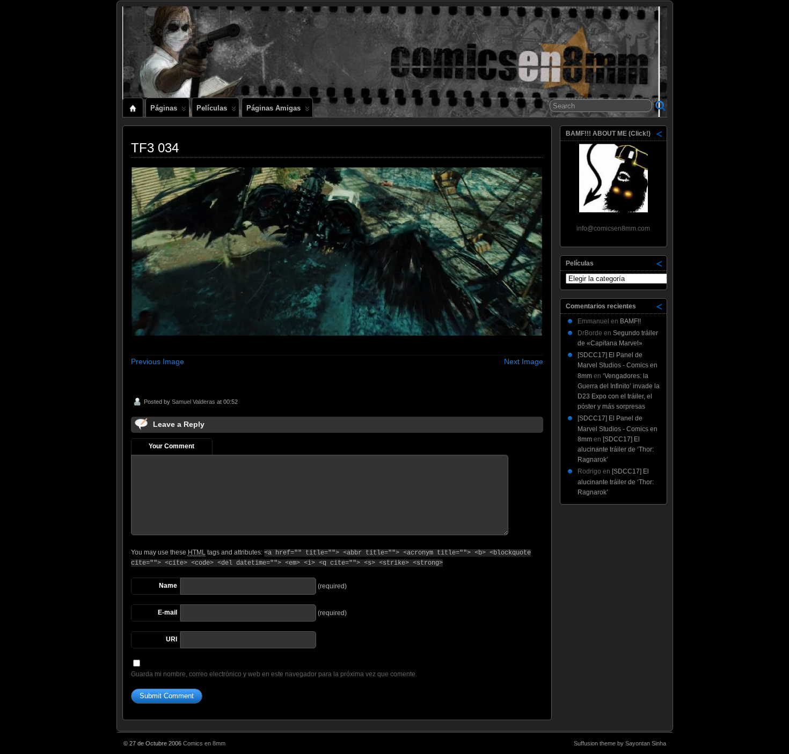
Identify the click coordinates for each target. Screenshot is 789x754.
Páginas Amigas (273, 108)
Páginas (163, 108)
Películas (211, 108)
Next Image (523, 361)
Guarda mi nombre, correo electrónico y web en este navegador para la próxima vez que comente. (274, 674)
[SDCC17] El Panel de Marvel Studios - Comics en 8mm (618, 365)
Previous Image (157, 361)
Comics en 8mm (204, 743)
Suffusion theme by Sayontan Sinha (620, 743)
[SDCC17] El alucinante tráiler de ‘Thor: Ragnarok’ (616, 449)
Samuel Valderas (193, 401)
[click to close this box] (659, 133)
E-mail (167, 612)
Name (168, 585)
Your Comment (171, 446)
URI (171, 639)
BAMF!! (630, 321)
